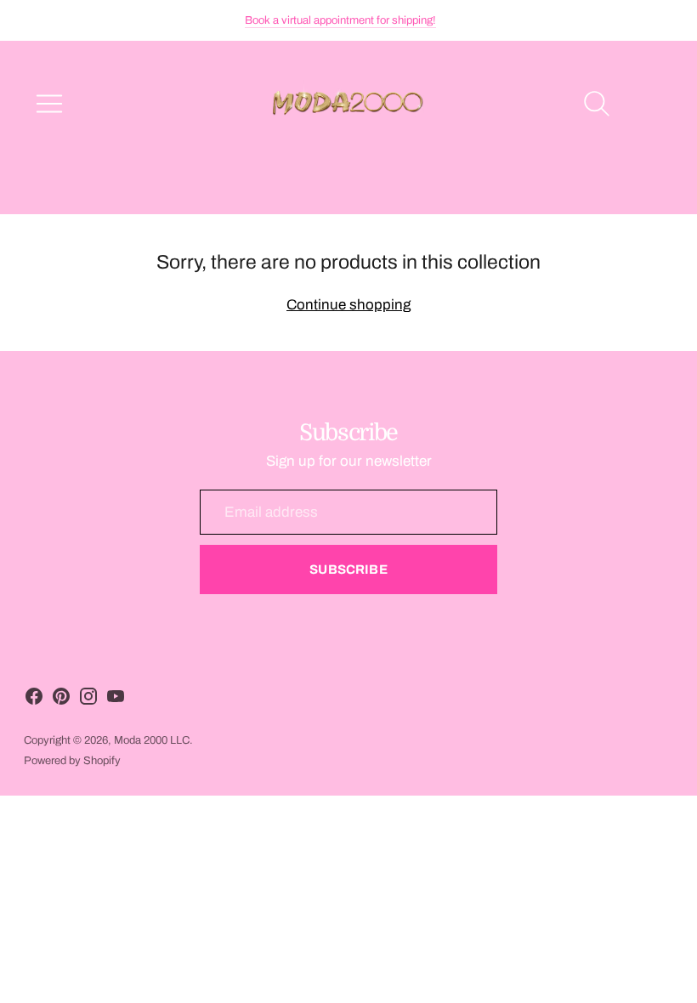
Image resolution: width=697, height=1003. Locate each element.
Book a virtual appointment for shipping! (340, 20)
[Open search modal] (596, 104)
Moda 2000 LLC (152, 740)
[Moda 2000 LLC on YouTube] (115, 700)
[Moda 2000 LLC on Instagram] (88, 700)
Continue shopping (348, 305)
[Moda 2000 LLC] (349, 104)
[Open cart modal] (648, 104)
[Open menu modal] (49, 104)
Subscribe (348, 569)
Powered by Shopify (72, 761)
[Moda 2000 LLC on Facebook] (34, 700)
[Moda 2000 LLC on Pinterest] (61, 700)
